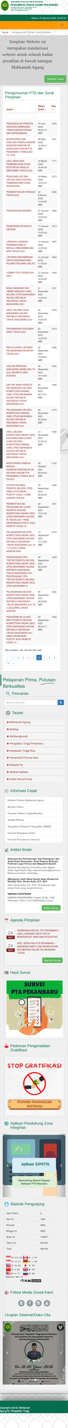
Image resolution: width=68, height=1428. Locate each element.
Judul (9, 109)
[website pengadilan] (21, 1303)
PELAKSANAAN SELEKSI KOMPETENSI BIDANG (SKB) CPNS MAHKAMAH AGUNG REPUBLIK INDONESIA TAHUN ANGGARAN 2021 (19, 417)
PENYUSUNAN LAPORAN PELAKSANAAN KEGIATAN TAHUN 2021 (19, 350)
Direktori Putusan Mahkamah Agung (26, 800)
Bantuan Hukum (16, 806)
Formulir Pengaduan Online (21, 833)
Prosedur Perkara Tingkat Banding (25, 813)
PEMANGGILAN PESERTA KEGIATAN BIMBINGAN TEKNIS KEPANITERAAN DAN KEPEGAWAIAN (19, 128)
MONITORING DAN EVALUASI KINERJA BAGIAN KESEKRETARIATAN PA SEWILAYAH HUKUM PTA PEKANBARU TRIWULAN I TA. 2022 (20, 147)
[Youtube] (47, 1303)
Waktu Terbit (41, 107)
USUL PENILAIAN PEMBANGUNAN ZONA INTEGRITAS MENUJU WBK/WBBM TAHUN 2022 (19, 165)
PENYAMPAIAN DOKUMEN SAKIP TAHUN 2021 (20, 330)
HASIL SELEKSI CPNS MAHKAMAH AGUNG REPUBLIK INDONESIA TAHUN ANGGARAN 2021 (19, 314)
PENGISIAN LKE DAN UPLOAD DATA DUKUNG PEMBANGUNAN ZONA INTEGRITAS (18, 181)
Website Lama (55, 79)
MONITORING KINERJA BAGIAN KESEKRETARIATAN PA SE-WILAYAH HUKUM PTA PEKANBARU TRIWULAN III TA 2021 (20, 471)
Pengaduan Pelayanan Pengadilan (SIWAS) (29, 826)
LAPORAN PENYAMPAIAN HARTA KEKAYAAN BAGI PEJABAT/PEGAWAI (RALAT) (20, 260)
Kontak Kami (46, 1423)
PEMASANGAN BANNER (18, 210)
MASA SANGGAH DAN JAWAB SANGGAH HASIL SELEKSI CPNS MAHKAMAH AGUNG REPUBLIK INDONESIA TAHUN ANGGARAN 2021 (20, 296)
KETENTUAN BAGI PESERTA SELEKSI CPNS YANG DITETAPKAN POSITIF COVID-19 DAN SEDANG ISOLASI (19, 491)
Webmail (61, 1423)
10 (8, 663)
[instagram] (38, 1303)
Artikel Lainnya (51, 907)
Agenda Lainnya (52, 960)
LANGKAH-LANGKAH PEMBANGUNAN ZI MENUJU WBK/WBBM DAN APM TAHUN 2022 (20, 246)
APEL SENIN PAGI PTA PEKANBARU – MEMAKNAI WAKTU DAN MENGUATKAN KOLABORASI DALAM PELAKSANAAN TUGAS (37, 948)
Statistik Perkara (16, 819)
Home (5, 32)
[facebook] (30, 1303)
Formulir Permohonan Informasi (24, 839)
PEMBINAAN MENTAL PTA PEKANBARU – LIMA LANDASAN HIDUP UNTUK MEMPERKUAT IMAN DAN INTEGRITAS (38, 933)
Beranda (30, 1423)
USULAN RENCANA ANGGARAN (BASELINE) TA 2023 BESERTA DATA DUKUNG (20, 370)
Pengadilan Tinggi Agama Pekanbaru (14, 1412)
